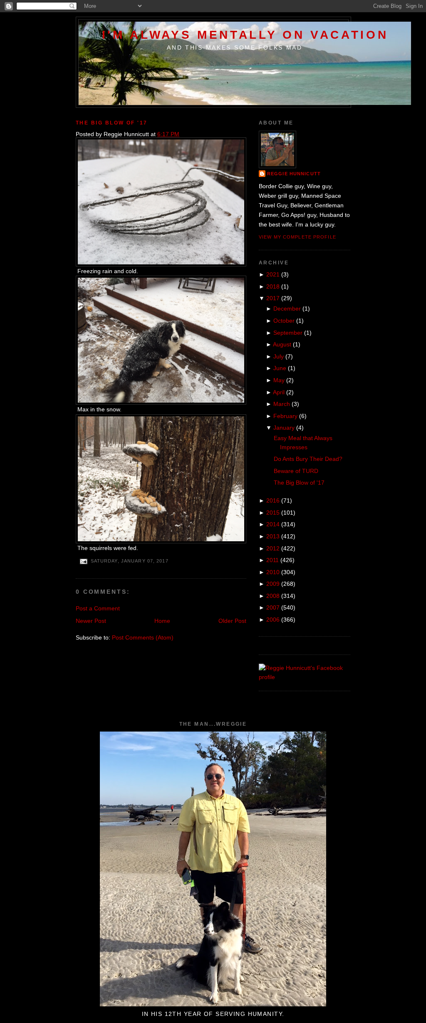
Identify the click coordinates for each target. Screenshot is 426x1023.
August (282, 344)
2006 (273, 619)
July (278, 356)
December (287, 308)
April (279, 392)
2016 (273, 500)
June (279, 368)
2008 (273, 595)
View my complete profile (297, 236)
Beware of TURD (296, 471)
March (281, 404)
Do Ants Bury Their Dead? (308, 458)
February (285, 416)
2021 (273, 274)
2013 (273, 536)
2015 (273, 512)
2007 (273, 607)
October (284, 320)
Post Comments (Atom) (142, 637)
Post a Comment (98, 608)
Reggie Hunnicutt (294, 173)
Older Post (232, 620)
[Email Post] (83, 561)
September (287, 332)
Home (162, 620)
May (279, 380)
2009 (273, 583)
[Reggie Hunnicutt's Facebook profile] (304, 677)
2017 (273, 298)
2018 (273, 286)
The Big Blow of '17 (112, 123)
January (284, 427)
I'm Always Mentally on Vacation (245, 34)
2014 (273, 524)
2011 (272, 560)
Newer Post (91, 620)
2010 (273, 572)
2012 (273, 548)
